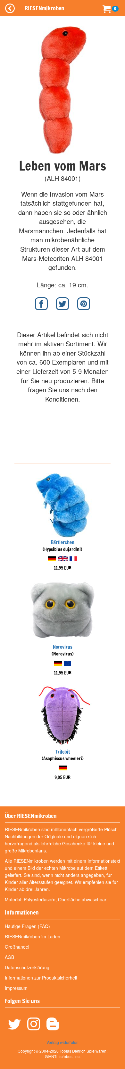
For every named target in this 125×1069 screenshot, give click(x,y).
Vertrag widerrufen (62, 1042)
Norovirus (62, 647)
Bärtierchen (62, 542)
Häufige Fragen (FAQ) (27, 926)
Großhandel (17, 947)
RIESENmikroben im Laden (32, 936)
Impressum (16, 988)
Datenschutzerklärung (27, 967)
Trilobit (62, 751)
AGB (9, 957)
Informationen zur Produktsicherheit (41, 977)
